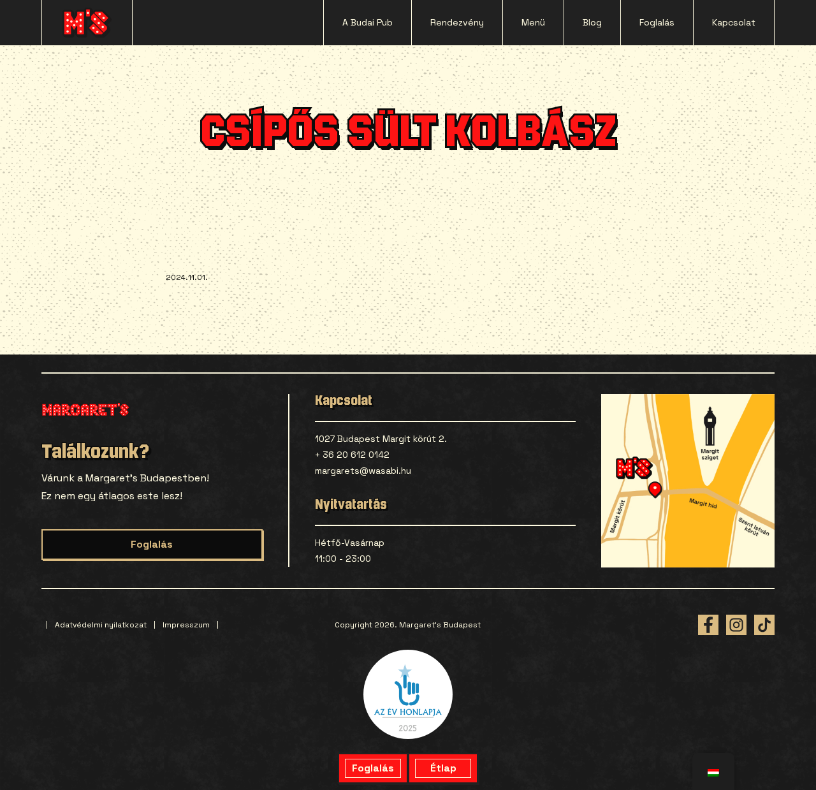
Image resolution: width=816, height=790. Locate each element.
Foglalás (656, 22)
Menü (533, 22)
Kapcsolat (733, 22)
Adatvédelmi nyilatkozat (101, 625)
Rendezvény (457, 22)
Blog (592, 22)
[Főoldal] (87, 22)
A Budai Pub (367, 22)
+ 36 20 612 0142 (352, 454)
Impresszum (186, 625)
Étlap (443, 768)
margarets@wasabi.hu (363, 470)
